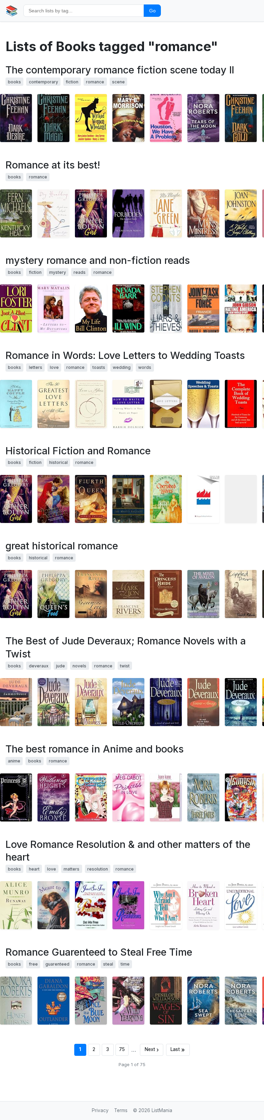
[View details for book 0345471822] (241, 797)
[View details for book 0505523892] (53, 118)
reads (80, 272)
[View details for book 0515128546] (203, 118)
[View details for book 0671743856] (91, 702)
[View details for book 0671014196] (16, 702)
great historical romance (62, 546)
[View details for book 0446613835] (166, 1001)
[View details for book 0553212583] (53, 797)
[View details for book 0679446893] (166, 404)
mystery (57, 272)
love (54, 367)
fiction (72, 81)
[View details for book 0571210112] (128, 499)
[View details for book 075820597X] (166, 118)
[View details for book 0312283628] (166, 308)
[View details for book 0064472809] (128, 797)
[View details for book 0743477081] (203, 702)
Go (152, 10)
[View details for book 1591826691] (16, 797)
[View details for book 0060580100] (241, 308)
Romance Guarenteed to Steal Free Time (99, 952)
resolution (97, 869)
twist (125, 665)
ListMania (162, 1110)
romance (95, 81)
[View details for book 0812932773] (53, 404)
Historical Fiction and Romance (78, 451)
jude (60, 665)
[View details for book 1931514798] (166, 797)
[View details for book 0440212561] (53, 1001)
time (125, 964)
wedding (122, 367)
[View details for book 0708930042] (241, 499)
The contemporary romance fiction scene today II (120, 70)
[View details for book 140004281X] (16, 905)
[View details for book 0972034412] (91, 905)
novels (79, 665)
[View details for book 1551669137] (241, 213)
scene (118, 81)
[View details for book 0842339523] (128, 594)
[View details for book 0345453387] (53, 213)
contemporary (43, 81)
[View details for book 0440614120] (91, 1001)
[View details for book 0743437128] (128, 702)
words (144, 367)
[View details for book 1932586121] (241, 594)
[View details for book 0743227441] (91, 213)
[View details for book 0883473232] (166, 905)
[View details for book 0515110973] (16, 1001)
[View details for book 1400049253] (91, 499)
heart (34, 869)
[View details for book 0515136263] (241, 1001)
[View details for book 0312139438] (166, 499)
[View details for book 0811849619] (16, 404)
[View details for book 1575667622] (16, 213)
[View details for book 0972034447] (128, 905)
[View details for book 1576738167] (91, 594)
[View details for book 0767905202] (166, 213)
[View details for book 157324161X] (53, 905)
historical (58, 462)
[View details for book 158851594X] (128, 213)
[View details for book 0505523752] (241, 118)
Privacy (100, 1110)
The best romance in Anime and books (95, 749)
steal (108, 964)
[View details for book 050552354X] (16, 118)
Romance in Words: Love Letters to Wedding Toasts (125, 355)
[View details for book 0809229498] (203, 905)
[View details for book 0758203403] (16, 308)
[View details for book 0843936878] (53, 499)
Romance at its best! (53, 165)
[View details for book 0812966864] (91, 404)
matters (71, 869)
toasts (98, 367)
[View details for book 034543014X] (166, 594)
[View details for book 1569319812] (91, 797)
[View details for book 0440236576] (203, 213)
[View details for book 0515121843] (203, 1001)
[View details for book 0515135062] (203, 797)
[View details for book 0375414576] (91, 308)
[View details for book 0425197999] (203, 308)
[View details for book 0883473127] (241, 905)
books (14, 81)
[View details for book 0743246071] (53, 594)
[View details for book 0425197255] (128, 308)
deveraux (38, 665)
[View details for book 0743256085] (53, 308)
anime (14, 760)
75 (122, 1049)
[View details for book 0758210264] (91, 118)
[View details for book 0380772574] (203, 499)
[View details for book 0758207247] (128, 118)
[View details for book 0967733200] (241, 404)
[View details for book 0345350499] (203, 594)
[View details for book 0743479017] (241, 702)
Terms (121, 1110)
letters (35, 367)
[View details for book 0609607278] (128, 404)
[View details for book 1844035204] (203, 404)
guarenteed (57, 964)
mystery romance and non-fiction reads (98, 260)
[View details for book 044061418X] (128, 1001)
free (33, 964)
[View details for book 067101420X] (166, 702)
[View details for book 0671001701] (53, 702)
